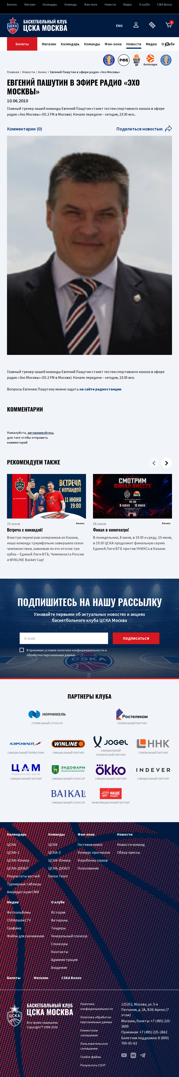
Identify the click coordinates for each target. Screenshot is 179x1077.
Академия (59, 967)
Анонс (42, 72)
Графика (14, 928)
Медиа (127, 4)
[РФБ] (124, 60)
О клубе (144, 4)
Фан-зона (90, 4)
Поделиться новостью (139, 129)
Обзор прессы (128, 852)
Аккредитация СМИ (23, 891)
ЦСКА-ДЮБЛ (17, 868)
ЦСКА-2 (13, 852)
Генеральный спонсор (69, 936)
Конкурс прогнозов (94, 852)
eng (119, 25)
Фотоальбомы (19, 912)
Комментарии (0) (24, 129)
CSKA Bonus (164, 4)
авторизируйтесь (41, 433)
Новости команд (131, 844)
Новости (110, 4)
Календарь (50, 4)
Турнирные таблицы (24, 884)
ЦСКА (11, 844)
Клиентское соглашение (89, 1032)
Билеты (12, 4)
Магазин (29, 4)
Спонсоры (59, 943)
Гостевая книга (90, 844)
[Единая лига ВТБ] (108, 60)
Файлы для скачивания (25, 936)
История (58, 912)
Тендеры (58, 928)
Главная (13, 72)
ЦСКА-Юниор (18, 860)
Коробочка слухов (93, 860)
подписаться (136, 638)
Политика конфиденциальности (96, 1006)
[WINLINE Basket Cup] (136, 60)
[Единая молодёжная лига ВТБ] (166, 60)
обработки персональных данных (51, 655)
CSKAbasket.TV (19, 920)
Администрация (64, 959)
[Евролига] (150, 60)
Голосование (88, 868)
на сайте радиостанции (100, 389)
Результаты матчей (23, 876)
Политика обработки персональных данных (96, 1019)
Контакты (59, 951)
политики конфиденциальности (80, 650)
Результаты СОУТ (93, 1065)
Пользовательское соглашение (94, 1046)
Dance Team (58, 876)
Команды (71, 4)
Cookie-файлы (90, 1057)
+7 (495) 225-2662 (153, 1032)
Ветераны (59, 920)
